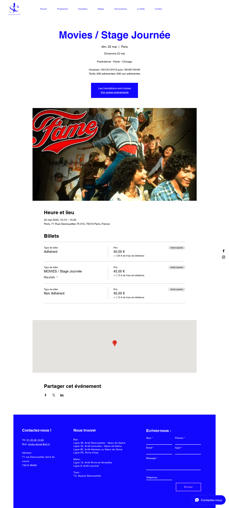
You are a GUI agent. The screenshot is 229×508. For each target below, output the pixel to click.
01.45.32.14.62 (35, 440)
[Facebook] (223, 251)
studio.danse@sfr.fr (39, 444)
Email (149, 448)
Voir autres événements (115, 92)
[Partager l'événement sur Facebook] (45, 395)
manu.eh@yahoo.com (73, 498)
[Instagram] (223, 257)
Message (151, 458)
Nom (148, 438)
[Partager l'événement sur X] (53, 395)
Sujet (177, 448)
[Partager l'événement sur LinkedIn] (62, 395)
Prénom (179, 438)
